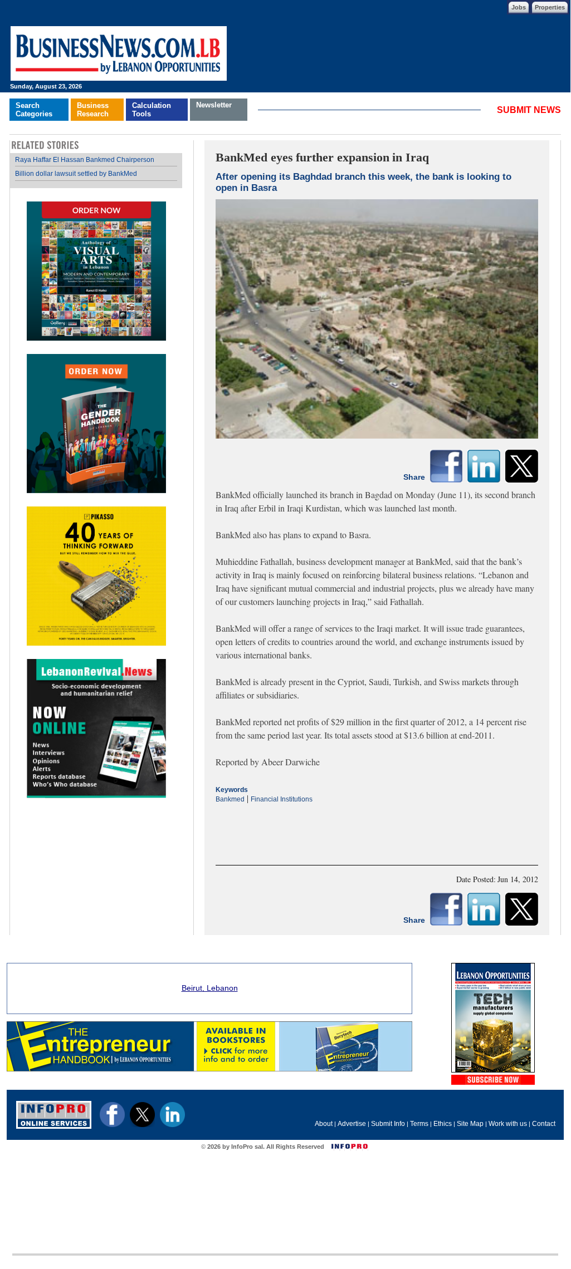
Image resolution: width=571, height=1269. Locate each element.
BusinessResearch (93, 109)
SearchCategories (34, 109)
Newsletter (214, 105)
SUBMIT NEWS (529, 110)
